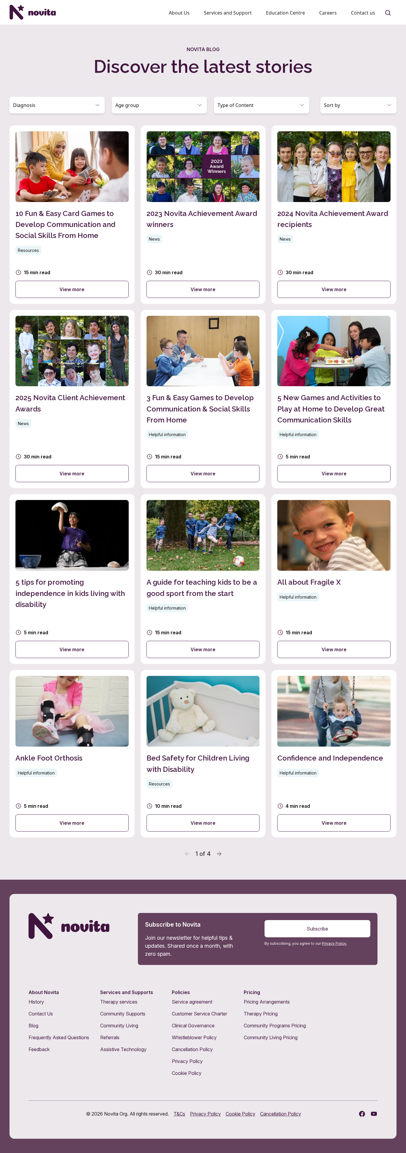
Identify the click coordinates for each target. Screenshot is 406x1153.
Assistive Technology (123, 1049)
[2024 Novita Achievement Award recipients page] (333, 214)
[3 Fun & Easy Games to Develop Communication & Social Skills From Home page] (203, 399)
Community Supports (122, 1014)
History (36, 1002)
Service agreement (192, 1002)
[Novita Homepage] (33, 12)
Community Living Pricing (271, 1037)
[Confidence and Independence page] (333, 753)
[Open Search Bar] (388, 13)
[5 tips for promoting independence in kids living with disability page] (72, 579)
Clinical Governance (193, 1026)
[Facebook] (362, 1113)
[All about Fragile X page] (333, 579)
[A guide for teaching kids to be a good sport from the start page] (203, 579)
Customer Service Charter (199, 1014)
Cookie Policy (187, 1073)
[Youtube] (373, 1113)
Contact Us (41, 1014)
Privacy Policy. (334, 943)
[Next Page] (219, 853)
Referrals (109, 1037)
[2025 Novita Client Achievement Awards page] (72, 399)
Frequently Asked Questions (59, 1037)
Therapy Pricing (261, 1014)
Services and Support (228, 13)
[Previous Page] (187, 853)
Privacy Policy (187, 1061)
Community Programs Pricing (275, 1026)
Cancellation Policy (192, 1049)
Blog (33, 1026)
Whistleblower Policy (194, 1037)
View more (71, 289)
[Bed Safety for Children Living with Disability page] (203, 753)
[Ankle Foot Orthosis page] (72, 753)
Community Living (119, 1026)
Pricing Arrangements (267, 1002)
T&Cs (179, 1114)
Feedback (39, 1049)
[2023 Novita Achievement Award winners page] (203, 214)
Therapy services (118, 1002)
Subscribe (317, 929)
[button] (57, 105)
